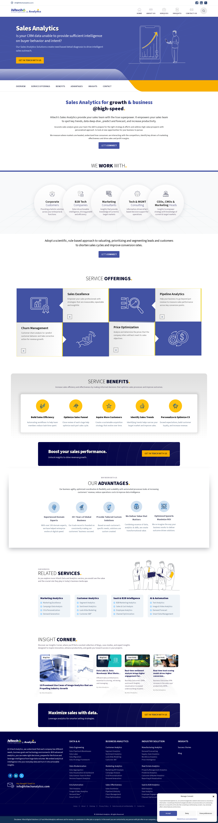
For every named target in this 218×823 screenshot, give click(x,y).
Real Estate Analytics (151, 766)
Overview (20, 86)
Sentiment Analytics (88, 606)
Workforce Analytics (149, 757)
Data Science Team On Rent (80, 775)
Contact (107, 86)
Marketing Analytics (51, 598)
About (83, 806)
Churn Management (34, 328)
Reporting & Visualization (152, 778)
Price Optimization (126, 328)
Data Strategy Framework (79, 760)
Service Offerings (40, 86)
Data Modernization (77, 766)
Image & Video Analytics (162, 606)
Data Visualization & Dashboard (81, 773)
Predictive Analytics (149, 773)
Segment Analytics (87, 602)
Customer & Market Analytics (153, 775)
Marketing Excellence (52, 602)
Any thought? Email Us (33, 785)
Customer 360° (85, 614)
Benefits (60, 86)
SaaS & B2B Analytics (151, 784)
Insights (177, 13)
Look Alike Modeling (88, 610)
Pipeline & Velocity (113, 791)
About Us (150, 13)
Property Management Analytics (154, 770)
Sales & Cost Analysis (124, 606)
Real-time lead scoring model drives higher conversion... (163, 673)
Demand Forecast (160, 610)
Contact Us (191, 13)
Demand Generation (51, 614)
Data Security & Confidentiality (123, 806)
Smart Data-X (75, 797)
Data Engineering (76, 747)
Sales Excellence (78, 294)
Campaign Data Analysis (52, 606)
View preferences (205, 813)
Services (164, 13)
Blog (180, 753)
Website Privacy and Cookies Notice (187, 819)
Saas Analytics (147, 791)
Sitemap (92, 806)
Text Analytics (158, 602)
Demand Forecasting (150, 751)
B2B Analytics (147, 789)
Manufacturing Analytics (152, 747)
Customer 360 (111, 760)
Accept (168, 813)
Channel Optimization (125, 614)
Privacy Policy (104, 806)
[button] (213, 796)
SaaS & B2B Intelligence (126, 598)
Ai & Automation (159, 598)
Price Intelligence (149, 760)
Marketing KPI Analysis (115, 770)
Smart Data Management (163, 614)
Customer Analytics (88, 598)
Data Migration (75, 757)
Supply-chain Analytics (150, 754)
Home (139, 13)
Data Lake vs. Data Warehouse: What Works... (108, 672)
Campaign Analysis (113, 773)
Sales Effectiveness (114, 784)
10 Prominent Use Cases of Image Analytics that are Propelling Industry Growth (66, 687)
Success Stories (184, 747)
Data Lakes (73, 754)
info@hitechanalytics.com (23, 3)
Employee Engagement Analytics (155, 794)
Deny (187, 813)
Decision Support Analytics (79, 778)
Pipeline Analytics (172, 294)
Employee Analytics (124, 610)
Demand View (75, 794)
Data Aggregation (76, 770)
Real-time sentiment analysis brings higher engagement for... (135, 673)
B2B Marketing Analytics (126, 602)
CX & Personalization (51, 610)
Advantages (77, 86)
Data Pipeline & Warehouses (80, 751)
